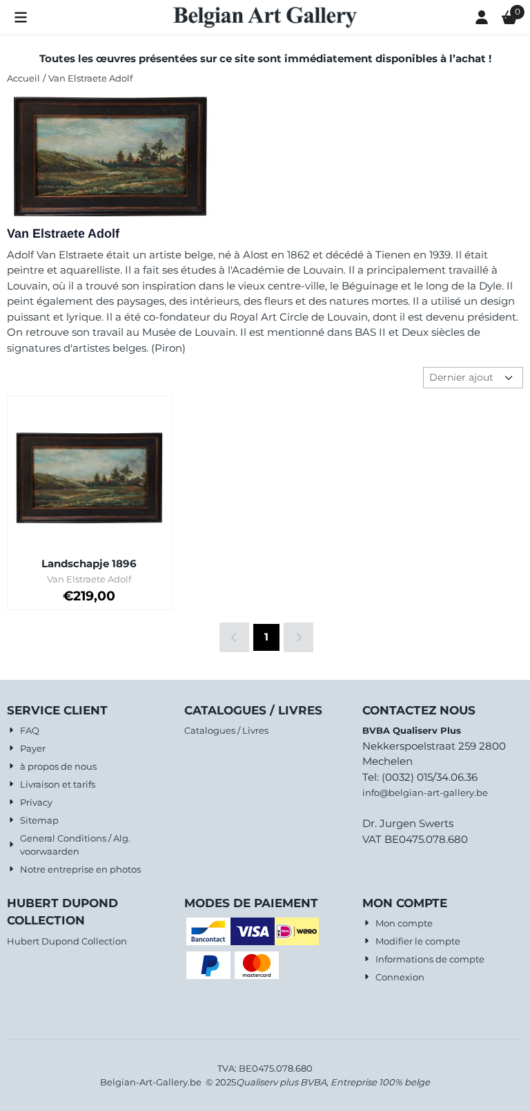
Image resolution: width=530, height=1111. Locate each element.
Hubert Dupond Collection (67, 941)
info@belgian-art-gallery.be (425, 792)
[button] (21, 17)
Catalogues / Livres (226, 730)
